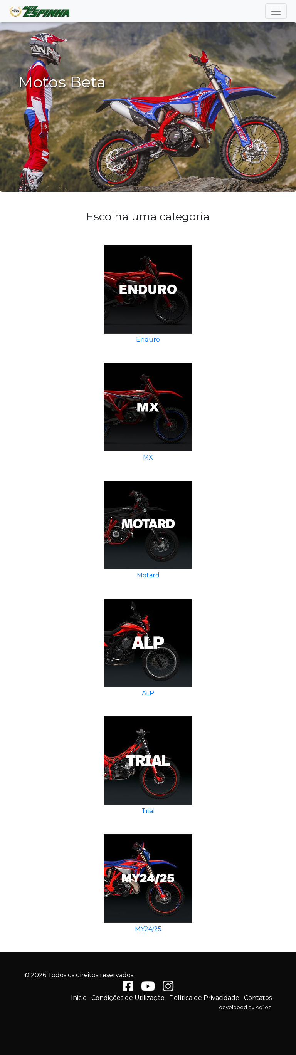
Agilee (264, 1007)
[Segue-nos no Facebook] (127, 988)
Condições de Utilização (128, 997)
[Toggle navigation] (276, 11)
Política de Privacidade (204, 997)
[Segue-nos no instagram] (168, 988)
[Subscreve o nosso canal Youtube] (148, 988)
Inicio (79, 997)
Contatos (258, 997)
